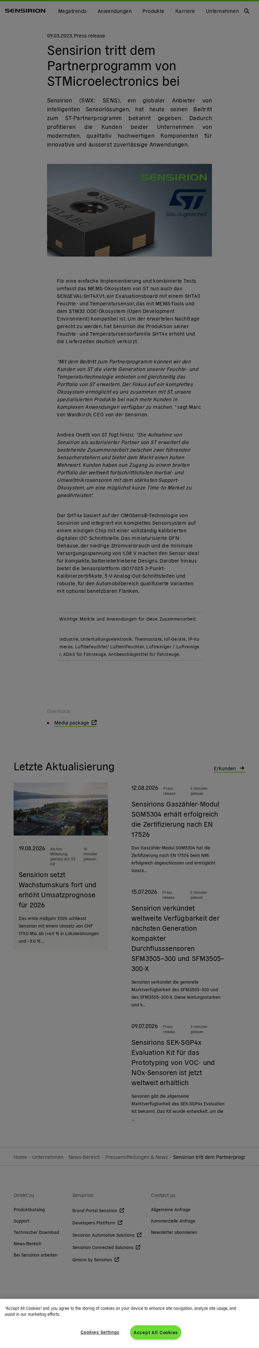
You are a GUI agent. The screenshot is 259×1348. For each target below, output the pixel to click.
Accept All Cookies (156, 1332)
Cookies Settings (100, 1332)
